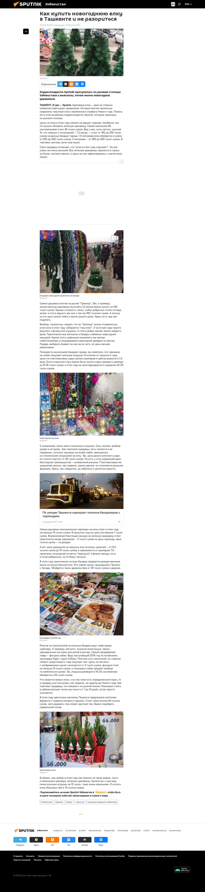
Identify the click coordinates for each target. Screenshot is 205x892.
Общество (59, 802)
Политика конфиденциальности (77, 856)
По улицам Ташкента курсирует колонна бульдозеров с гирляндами (81, 514)
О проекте (18, 856)
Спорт (147, 830)
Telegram (100, 792)
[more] (119, 521)
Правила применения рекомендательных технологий (152, 856)
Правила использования (49, 856)
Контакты (30, 856)
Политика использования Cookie (110, 856)
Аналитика (175, 830)
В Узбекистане (46, 802)
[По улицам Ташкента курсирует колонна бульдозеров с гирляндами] (81, 491)
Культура (136, 830)
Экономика (95, 830)
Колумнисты (159, 830)
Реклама (37, 860)
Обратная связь (52, 860)
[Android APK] (182, 870)
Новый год (80, 802)
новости (58, 830)
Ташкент (69, 802)
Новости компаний (21, 860)
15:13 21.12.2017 (46, 25)
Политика (70, 830)
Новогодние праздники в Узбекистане (102, 802)
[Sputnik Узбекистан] (28, 7)
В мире (82, 830)
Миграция (123, 830)
